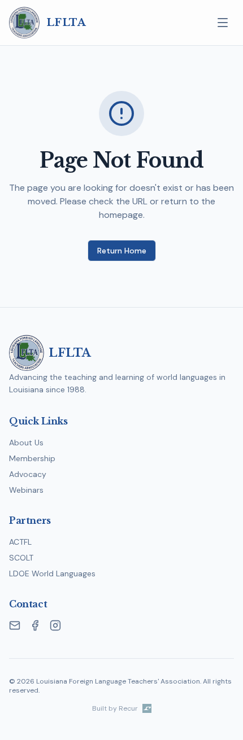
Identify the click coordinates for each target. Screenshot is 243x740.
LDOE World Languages (52, 573)
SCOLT (21, 558)
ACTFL (20, 542)
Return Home (121, 251)
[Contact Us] (14, 625)
